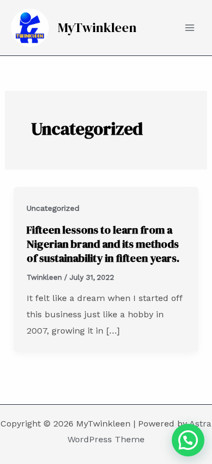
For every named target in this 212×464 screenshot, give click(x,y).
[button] (188, 440)
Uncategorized (53, 208)
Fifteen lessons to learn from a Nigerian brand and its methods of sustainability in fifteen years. (103, 244)
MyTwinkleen (97, 27)
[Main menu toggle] (189, 27)
